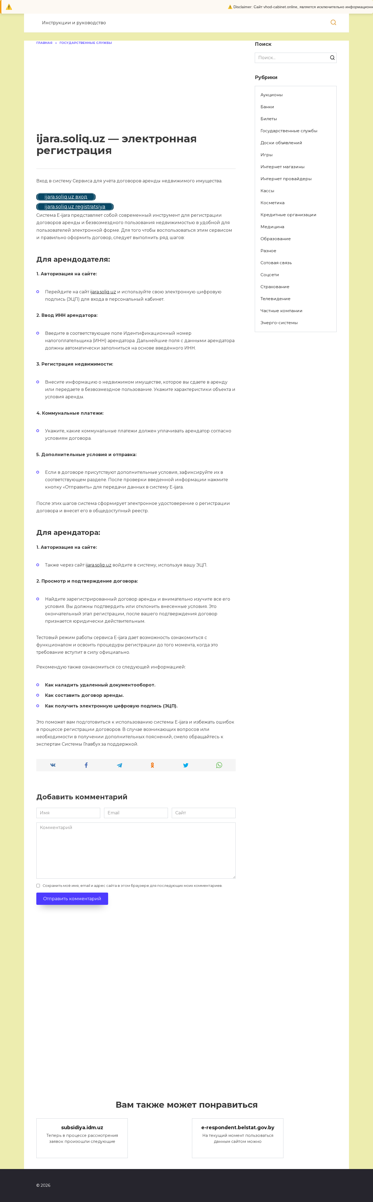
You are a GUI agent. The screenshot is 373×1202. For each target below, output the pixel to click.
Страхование (274, 286)
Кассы (267, 190)
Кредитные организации (288, 214)
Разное (268, 250)
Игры (266, 154)
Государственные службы (288, 130)
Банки (267, 106)
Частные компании (281, 310)
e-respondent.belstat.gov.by (237, 1127)
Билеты (268, 118)
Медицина (272, 226)
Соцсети (269, 274)
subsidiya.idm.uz (82, 1127)
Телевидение (275, 298)
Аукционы (271, 94)
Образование (275, 238)
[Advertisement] (136, 86)
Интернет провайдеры (286, 178)
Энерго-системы (279, 322)
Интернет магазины (282, 166)
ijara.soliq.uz (103, 291)
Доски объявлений (281, 142)
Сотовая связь (276, 262)
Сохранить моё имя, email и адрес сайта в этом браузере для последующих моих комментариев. (133, 886)
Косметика (272, 202)
